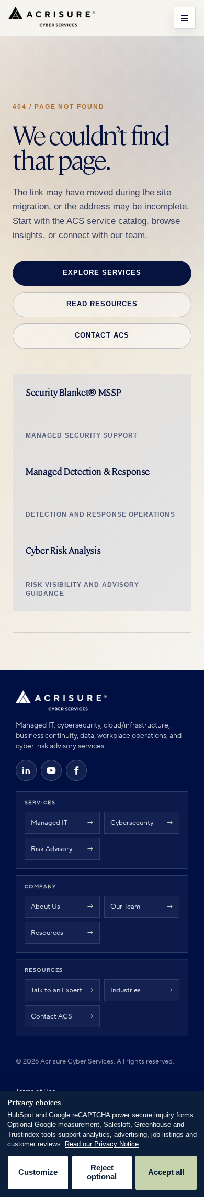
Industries (125, 990)
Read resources (102, 304)
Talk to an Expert (56, 990)
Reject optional (102, 1172)
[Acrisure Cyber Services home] (51, 17)
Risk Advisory (51, 849)
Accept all (166, 1172)
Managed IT (49, 823)
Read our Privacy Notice (102, 1144)
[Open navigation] (185, 18)
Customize (38, 1172)
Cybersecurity (131, 823)
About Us (45, 906)
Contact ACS (102, 335)
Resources (47, 932)
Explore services (102, 272)
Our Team (125, 906)
